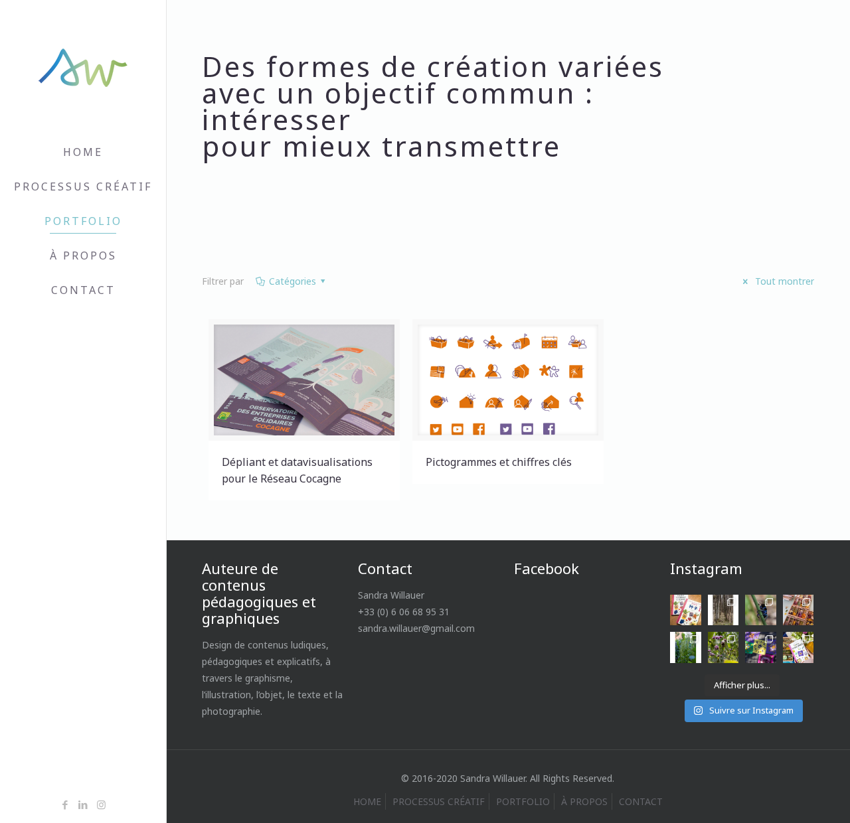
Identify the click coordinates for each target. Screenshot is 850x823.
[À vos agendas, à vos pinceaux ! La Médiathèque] (798, 610)
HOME (367, 801)
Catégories (292, 281)
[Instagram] (101, 804)
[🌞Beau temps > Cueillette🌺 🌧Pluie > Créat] (760, 647)
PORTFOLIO (523, 801)
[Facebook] (65, 804)
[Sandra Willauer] (83, 67)
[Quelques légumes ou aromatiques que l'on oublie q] (685, 647)
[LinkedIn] (83, 804)
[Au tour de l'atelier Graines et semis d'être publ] (685, 610)
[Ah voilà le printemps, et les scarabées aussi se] (760, 610)
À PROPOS (584, 801)
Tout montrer (783, 281)
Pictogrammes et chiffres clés (499, 462)
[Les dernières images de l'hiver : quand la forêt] (723, 610)
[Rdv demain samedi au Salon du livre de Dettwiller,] (798, 647)
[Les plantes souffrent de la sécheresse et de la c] (723, 647)
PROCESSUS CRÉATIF (438, 801)
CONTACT (641, 801)
